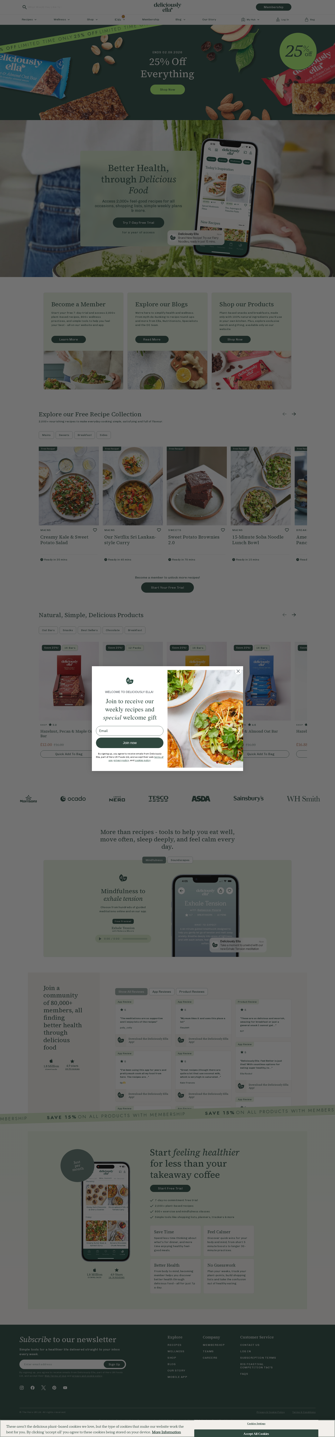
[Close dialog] (238, 671)
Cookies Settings (256, 1423)
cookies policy (142, 760)
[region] (167, 1428)
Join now (130, 743)
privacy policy (121, 760)
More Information (166, 1432)
